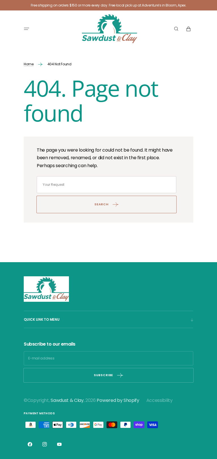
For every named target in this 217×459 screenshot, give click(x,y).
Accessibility (159, 400)
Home (29, 64)
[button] (26, 29)
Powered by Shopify (118, 400)
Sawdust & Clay (67, 400)
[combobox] (106, 184)
